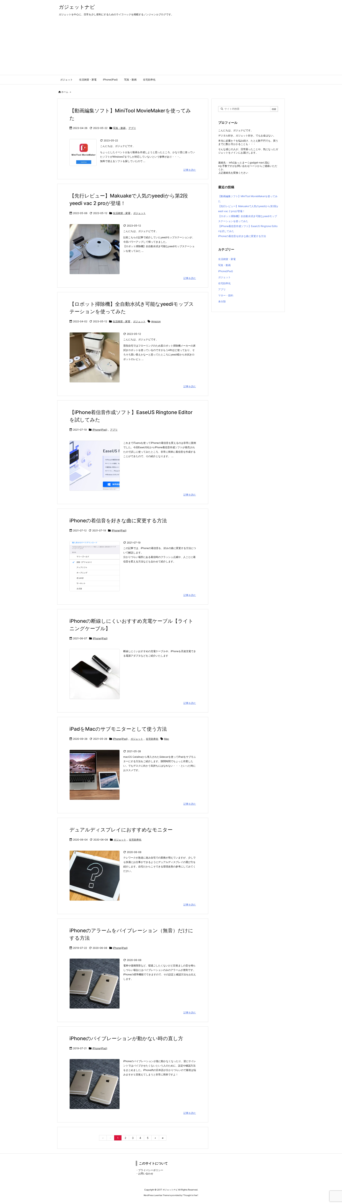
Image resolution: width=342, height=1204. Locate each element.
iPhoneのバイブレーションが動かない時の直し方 (126, 1038)
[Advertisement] (171, 48)
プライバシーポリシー (150, 1170)
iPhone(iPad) (99, 429)
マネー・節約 (225, 295)
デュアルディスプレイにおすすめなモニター (121, 830)
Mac (166, 738)
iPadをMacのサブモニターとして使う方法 (118, 729)
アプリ (132, 127)
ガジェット (139, 213)
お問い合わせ (145, 1173)
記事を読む (189, 169)
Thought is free (190, 1195)
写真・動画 (119, 127)
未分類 (222, 301)
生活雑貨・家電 (121, 213)
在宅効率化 (152, 738)
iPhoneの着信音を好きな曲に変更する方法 (118, 521)
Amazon (156, 321)
